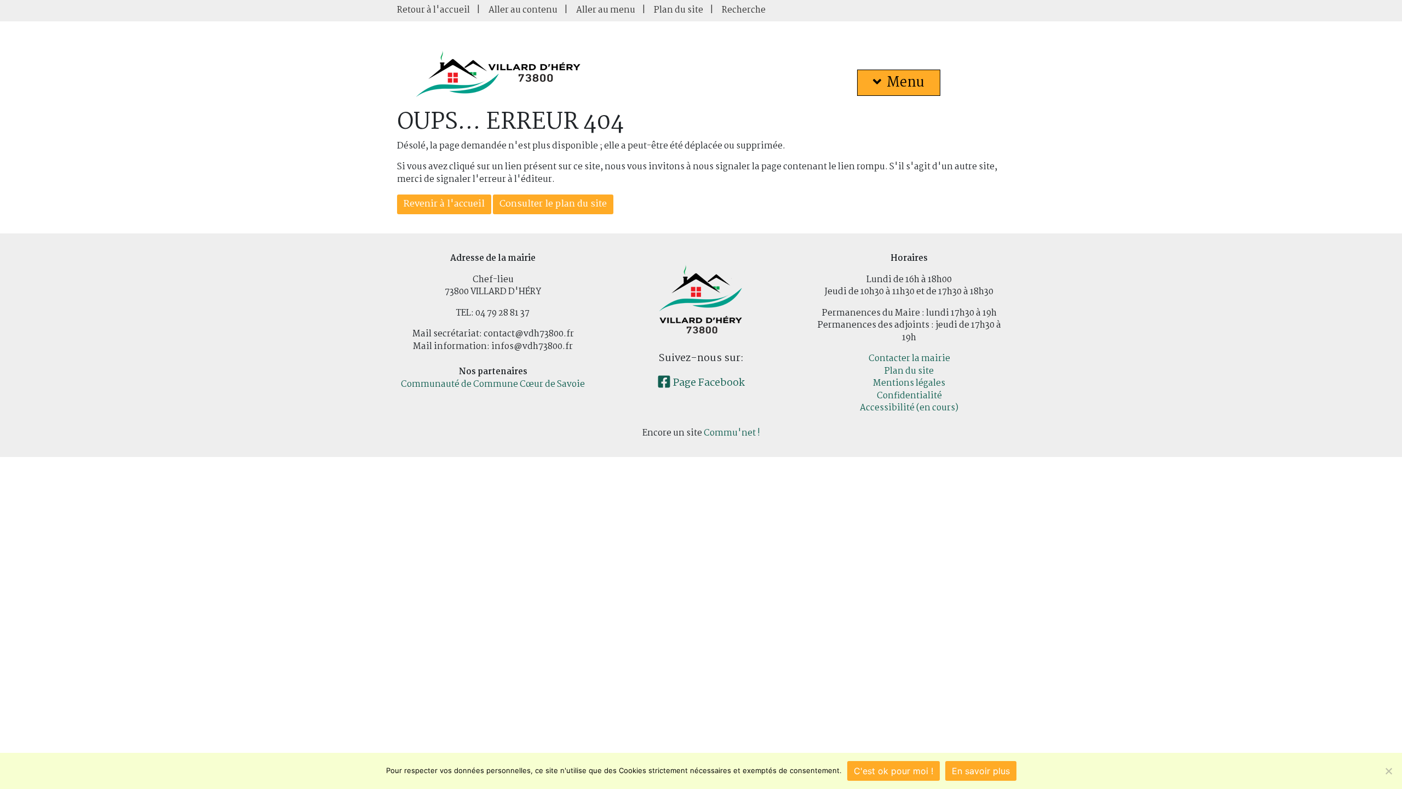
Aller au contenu (523, 10)
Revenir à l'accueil (444, 204)
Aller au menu (605, 10)
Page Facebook (708, 383)
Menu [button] (905, 83)
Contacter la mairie (909, 358)
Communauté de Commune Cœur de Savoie (493, 384)
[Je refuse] (1388, 770)
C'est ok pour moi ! (893, 770)
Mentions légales (909, 383)
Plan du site (678, 10)
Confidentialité (909, 396)
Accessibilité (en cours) (909, 408)
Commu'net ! (732, 433)
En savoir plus (981, 770)
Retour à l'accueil (433, 10)
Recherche (744, 10)
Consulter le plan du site (553, 204)
